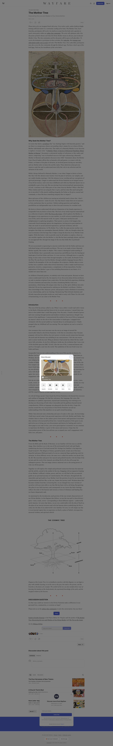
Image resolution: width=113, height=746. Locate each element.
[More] (69, 385)
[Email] (56, 385)
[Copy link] (43, 385)
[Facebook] (50, 385)
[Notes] (62, 385)
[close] (71, 357)
